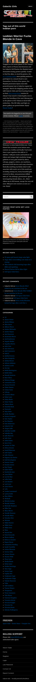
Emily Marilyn (9, 414)
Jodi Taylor (8, 453)
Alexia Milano (9, 322)
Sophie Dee (8, 573)
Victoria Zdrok (9, 607)
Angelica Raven (10, 344)
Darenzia (8, 409)
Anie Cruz (8, 346)
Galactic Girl (9, 426)
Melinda (7, 498)
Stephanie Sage (10, 576)
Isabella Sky (9, 433)
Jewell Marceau (10, 450)
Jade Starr (8, 438)
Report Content (8, 673)
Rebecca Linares (10, 540)
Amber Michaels (10, 329)
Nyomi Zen (8, 532)
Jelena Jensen (9, 448)
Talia (6, 583)
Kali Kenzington (10, 460)
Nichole (7, 520)
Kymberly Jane (10, 472)
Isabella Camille (10, 431)
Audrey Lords (9, 365)
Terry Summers (10, 593)
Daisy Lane (8, 397)
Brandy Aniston (10, 375)
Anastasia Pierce (10, 336)
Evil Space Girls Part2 (12, 272)
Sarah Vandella (10, 547)
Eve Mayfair (16, 121)
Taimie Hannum (10, 581)
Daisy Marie (9, 399)
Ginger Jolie (9, 428)
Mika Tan (8, 508)
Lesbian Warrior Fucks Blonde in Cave (17, 38)
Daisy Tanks (9, 402)
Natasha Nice (9, 518)
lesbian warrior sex (17, 128)
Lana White (8, 474)
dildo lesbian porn (12, 123)
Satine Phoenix (10, 549)
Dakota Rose (9, 404)
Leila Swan (8, 479)
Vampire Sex (26, 623)
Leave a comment (24, 132)
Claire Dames (9, 387)
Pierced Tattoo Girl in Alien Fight (16, 269)
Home (5, 652)
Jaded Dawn (9, 440)
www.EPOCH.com (17, 637)
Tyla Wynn (8, 595)
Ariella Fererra (9, 356)
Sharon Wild (9, 557)
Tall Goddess (9, 586)
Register (6, 656)
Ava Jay (7, 368)
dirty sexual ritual (14, 93)
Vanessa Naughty (11, 598)
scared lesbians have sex (17, 130)
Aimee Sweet (9, 319)
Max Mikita (8, 496)
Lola (6, 489)
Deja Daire (8, 411)
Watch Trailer (7, 108)
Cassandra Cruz (10, 382)
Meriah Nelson (10, 503)
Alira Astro (8, 324)
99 (5, 317)
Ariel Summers (10, 351)
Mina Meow (9, 511)
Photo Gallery (9, 537)
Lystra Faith (9, 494)
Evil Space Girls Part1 (22, 296)
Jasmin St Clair (10, 445)
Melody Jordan (10, 501)
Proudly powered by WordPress (20, 678)
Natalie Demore (10, 513)
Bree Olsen (8, 378)
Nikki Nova (8, 525)
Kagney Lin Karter (11, 457)
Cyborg (7, 392)
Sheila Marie (9, 561)
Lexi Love (8, 484)
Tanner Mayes (9, 588)
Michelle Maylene (11, 506)
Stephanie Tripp (10, 578)
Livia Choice (9, 486)
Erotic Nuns (16, 623)
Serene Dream (9, 554)
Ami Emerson (8, 121)
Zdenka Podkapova (11, 610)
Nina (6, 530)
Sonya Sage (8, 571)
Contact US (7, 669)
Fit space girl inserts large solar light (17, 257)
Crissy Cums (9, 390)
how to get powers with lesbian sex (15, 124)
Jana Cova (8, 443)
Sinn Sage (8, 569)
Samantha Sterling (11, 544)
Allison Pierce (9, 327)
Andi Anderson (10, 339)
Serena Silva (9, 552)
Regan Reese (9, 542)
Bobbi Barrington (11, 370)
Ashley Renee (9, 361)
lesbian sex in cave (21, 126)
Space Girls (6, 623)
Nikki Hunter (9, 523)
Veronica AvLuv (10, 600)
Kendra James (9, 465)
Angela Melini (9, 341)
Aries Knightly (10, 358)
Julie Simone (9, 455)
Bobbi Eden (8, 373)
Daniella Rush (9, 407)
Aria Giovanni (9, 349)
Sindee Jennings (10, 566)
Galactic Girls (10, 6)
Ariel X (7, 353)
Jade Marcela (9, 436)
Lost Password (8, 665)
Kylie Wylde (9, 469)
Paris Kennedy (10, 535)
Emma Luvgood (10, 416)
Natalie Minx (9, 515)
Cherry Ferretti (10, 385)
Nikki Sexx (8, 527)
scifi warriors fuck (13, 132)
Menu (30, 6)
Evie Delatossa (10, 423)
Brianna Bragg (10, 380)
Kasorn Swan (9, 462)
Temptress (8, 590)
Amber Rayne (9, 332)
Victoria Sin (9, 605)
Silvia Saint (8, 564)
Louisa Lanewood (11, 491)
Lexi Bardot (9, 482)
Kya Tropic (8, 467)
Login (21, 116)
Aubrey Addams (10, 363)
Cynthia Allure (9, 394)
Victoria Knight (10, 602)
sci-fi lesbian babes (9, 76)
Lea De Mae (8, 477)
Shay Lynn (8, 559)
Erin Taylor (8, 419)
